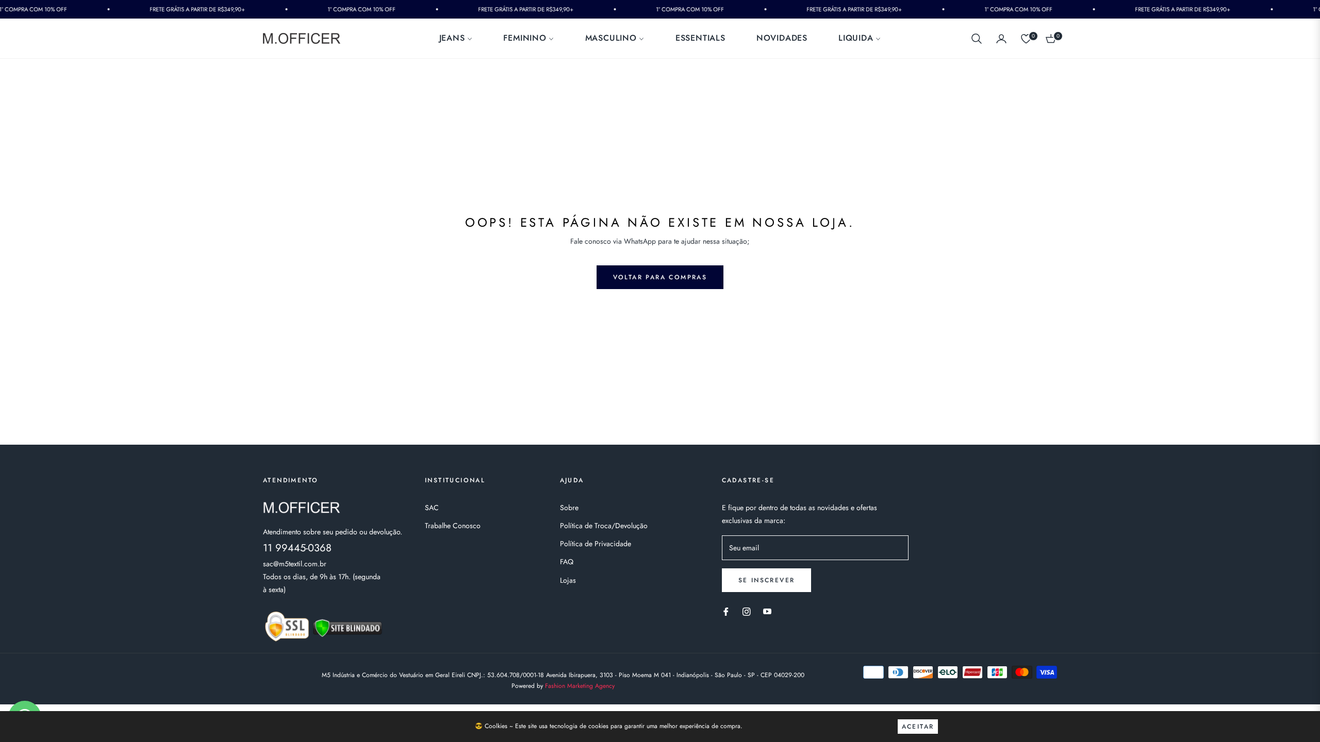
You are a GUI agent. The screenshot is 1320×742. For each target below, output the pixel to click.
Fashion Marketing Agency (580, 685)
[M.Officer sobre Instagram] (746, 610)
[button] (976, 39)
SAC (432, 507)
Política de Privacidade (595, 543)
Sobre (569, 507)
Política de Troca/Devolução (604, 525)
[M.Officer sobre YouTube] (767, 610)
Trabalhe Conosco (453, 525)
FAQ (566, 561)
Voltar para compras (660, 277)
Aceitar (918, 726)
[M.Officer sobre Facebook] (726, 610)
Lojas (568, 580)
